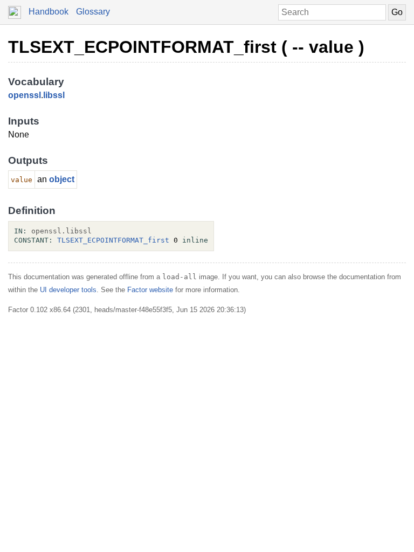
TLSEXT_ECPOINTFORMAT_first (113, 240)
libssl (54, 95)
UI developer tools (68, 290)
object (61, 179)
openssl (24, 95)
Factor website (150, 290)
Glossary (93, 11)
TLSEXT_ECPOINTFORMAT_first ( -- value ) (186, 47)
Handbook (48, 11)
